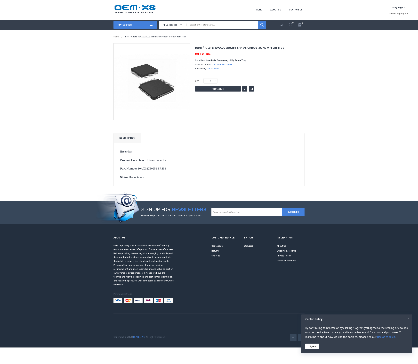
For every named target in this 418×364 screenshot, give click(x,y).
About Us (281, 246)
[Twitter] (293, 337)
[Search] (262, 25)
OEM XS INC (139, 337)
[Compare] (281, 25)
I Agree (312, 346)
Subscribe (293, 212)
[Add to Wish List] (244, 89)
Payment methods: (123, 294)
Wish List (248, 246)
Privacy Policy (284, 255)
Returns (215, 251)
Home (116, 36)
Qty (197, 81)
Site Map (215, 255)
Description (127, 138)
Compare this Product (251, 89)
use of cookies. (386, 337)
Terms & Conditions (286, 260)
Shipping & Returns (286, 251)
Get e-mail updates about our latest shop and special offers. (171, 215)
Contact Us (218, 89)
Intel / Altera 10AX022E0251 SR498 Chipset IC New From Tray (155, 36)
